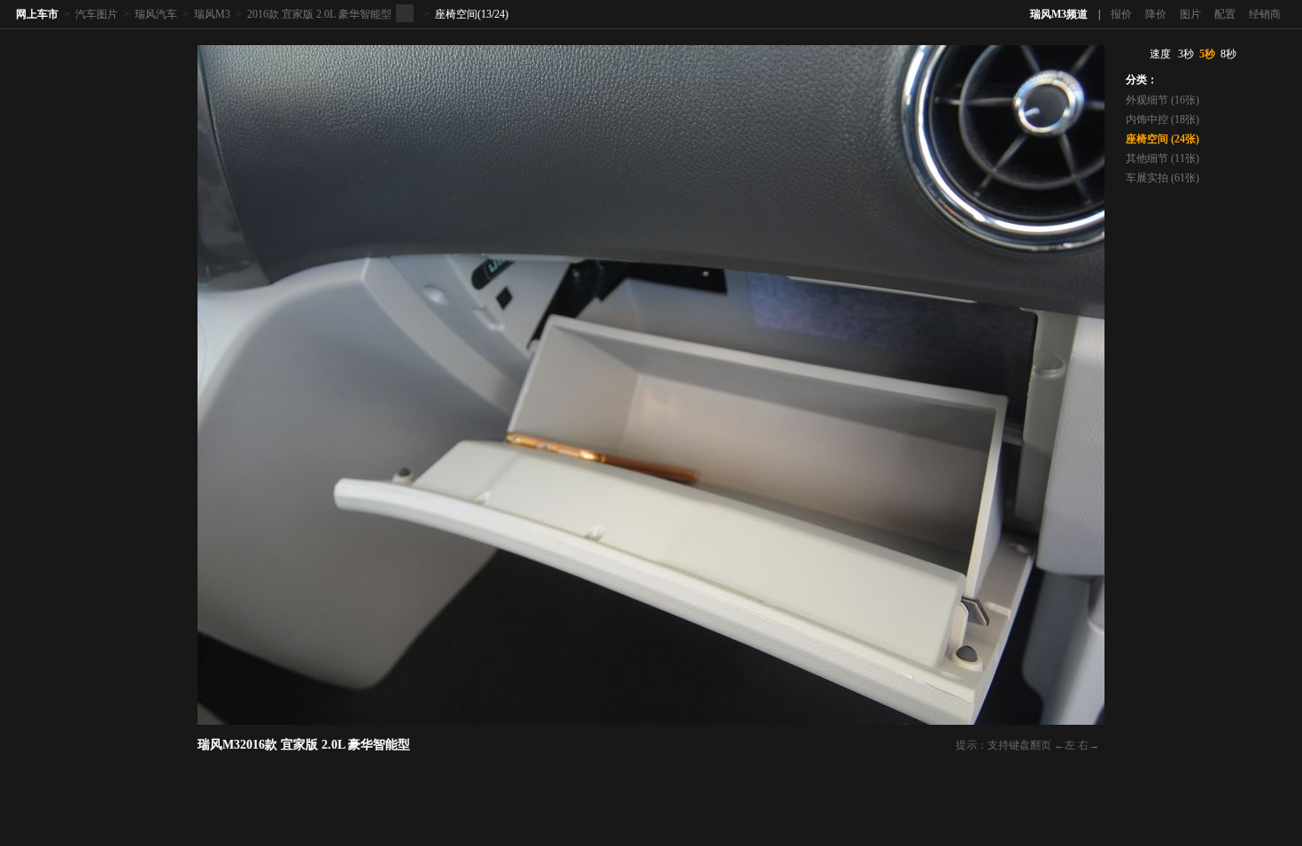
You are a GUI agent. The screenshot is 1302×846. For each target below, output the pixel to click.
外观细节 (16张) (1162, 100)
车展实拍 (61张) (1162, 178)
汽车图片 (96, 14)
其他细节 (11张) (1162, 158)
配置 (1225, 14)
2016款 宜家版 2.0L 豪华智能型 (319, 14)
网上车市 (37, 14)
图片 (1190, 14)
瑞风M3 (212, 14)
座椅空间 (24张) (1162, 139)
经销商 (1265, 14)
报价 (1121, 14)
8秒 (1228, 54)
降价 (1155, 14)
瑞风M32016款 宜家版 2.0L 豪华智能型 (304, 744)
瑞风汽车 (156, 14)
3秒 (1186, 54)
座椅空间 (456, 14)
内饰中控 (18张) (1162, 119)
